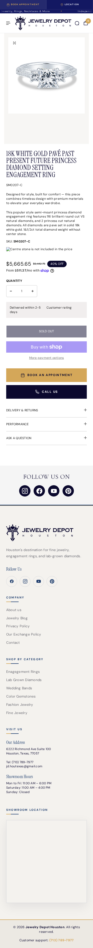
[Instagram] (24, 491)
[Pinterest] (68, 491)
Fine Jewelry (16, 713)
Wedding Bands (19, 688)
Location (72, 4)
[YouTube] (53, 491)
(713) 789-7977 (22, 762)
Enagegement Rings (23, 671)
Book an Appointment (50, 375)
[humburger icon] (8, 23)
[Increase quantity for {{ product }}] (32, 291)
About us (13, 610)
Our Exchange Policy (23, 634)
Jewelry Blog (17, 618)
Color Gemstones (21, 696)
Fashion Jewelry (19, 704)
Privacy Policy (18, 626)
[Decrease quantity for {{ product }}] (10, 291)
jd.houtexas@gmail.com (24, 766)
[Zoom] (14, 43)
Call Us (50, 392)
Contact (13, 642)
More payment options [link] (46, 358)
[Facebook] (39, 491)
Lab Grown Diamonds (24, 680)
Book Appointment (25, 4)
